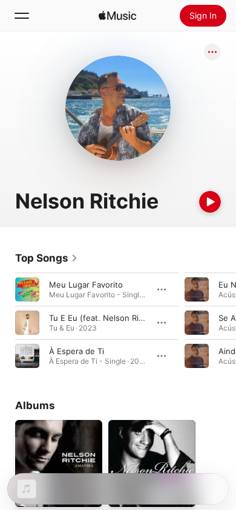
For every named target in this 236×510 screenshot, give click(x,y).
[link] (46, 258)
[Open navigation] (21, 15)
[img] (117, 15)
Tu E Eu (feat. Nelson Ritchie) (104, 318)
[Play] (210, 202)
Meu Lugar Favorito (86, 284)
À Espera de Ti (76, 351)
